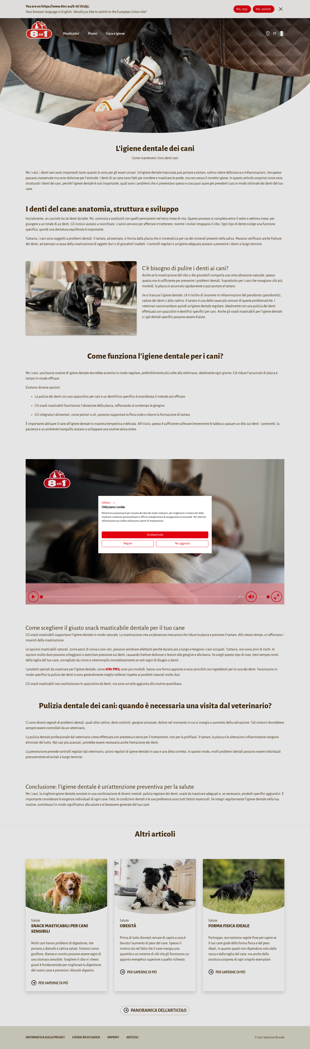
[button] (109, 503)
